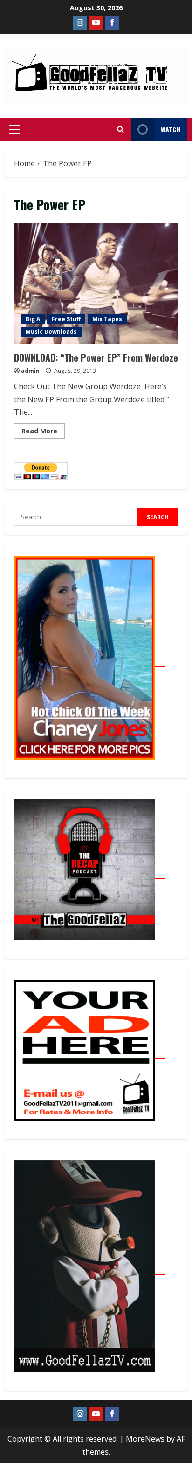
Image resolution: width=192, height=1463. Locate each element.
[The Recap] (89, 873)
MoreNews (145, 1439)
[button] (15, 129)
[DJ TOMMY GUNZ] (96, 23)
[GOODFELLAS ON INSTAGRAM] (80, 23)
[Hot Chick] (89, 661)
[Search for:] (75, 517)
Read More (43, 429)
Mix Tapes (107, 319)
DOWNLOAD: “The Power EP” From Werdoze (96, 283)
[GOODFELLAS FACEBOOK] (112, 23)
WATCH (170, 129)
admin (30, 371)
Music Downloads (51, 332)
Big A (33, 319)
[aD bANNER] (89, 1053)
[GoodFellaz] (89, 1269)
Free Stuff (66, 319)
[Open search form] (120, 129)
